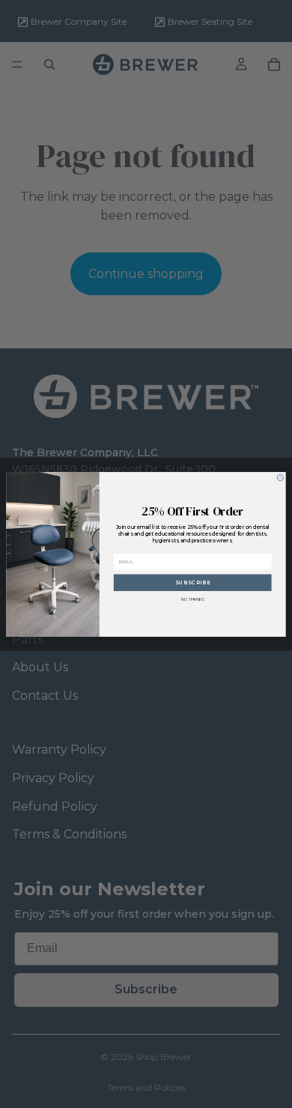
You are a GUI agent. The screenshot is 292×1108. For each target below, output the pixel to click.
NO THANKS (192, 598)
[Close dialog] (280, 477)
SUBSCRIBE (192, 582)
